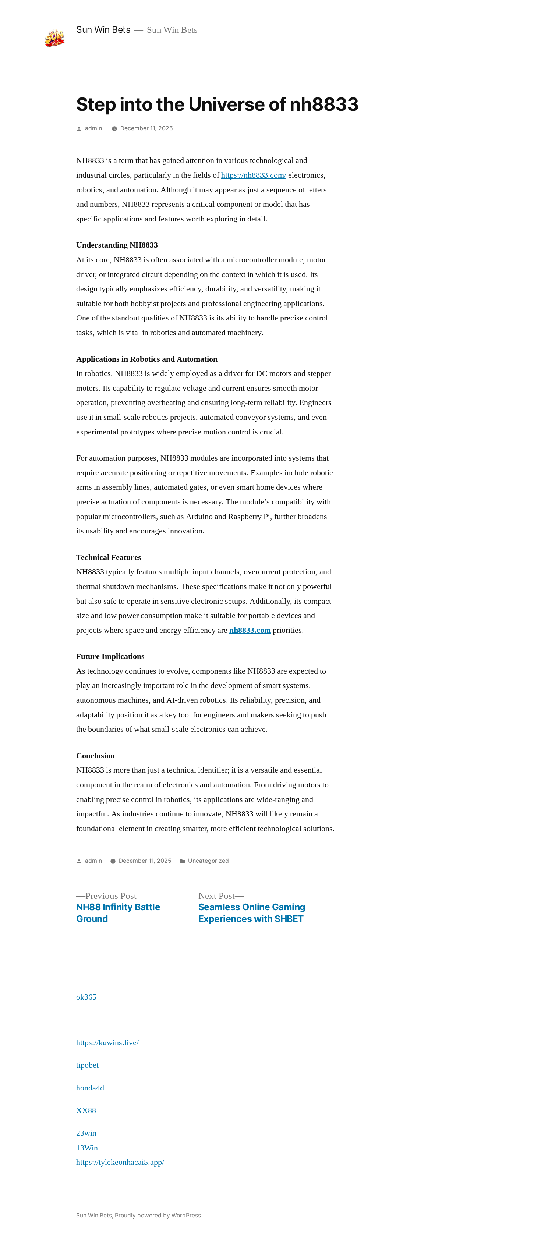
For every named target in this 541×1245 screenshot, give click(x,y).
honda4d (90, 1088)
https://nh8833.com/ (253, 175)
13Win (87, 1148)
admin (93, 128)
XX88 (86, 1110)
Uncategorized (208, 860)
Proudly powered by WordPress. (158, 1215)
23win (86, 1133)
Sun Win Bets (103, 29)
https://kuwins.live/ (107, 1043)
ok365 (86, 997)
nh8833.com (250, 630)
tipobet (87, 1065)
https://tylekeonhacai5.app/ (120, 1162)
